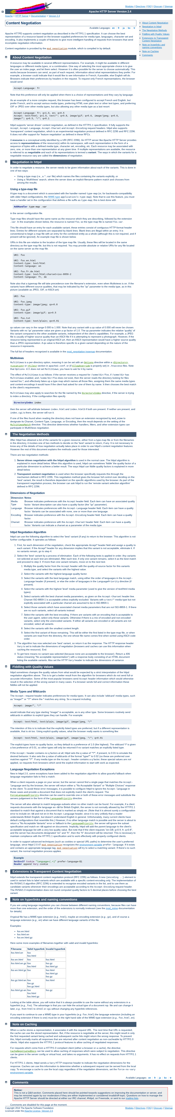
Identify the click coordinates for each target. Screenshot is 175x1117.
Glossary (158, 6)
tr (134, 28)
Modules (129, 6)
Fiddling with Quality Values (156, 34)
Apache (9, 16)
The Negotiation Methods (154, 30)
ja (123, 28)
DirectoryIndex (91, 393)
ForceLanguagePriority (24, 795)
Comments (147, 55)
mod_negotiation (57, 48)
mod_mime (112, 908)
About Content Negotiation (155, 23)
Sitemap (168, 6)
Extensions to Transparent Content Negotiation (155, 39)
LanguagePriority (61, 798)
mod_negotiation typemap (81, 351)
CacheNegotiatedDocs (23, 1051)
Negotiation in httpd (151, 26)
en (113, 28)
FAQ (149, 6)
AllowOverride (81, 366)
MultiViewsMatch (20, 424)
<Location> (17, 366)
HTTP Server (21, 16)
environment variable (90, 844)
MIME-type (54, 196)
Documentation (38, 16)
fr (118, 28)
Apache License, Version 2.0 (38, 1111)
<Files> (32, 366)
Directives (140, 6)
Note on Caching (150, 51)
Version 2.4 (54, 16)
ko (129, 28)
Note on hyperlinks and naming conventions (153, 46)
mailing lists (132, 1098)
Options (88, 362)
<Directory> (120, 362)
